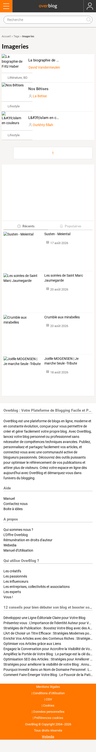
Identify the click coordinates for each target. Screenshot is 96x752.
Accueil (6, 36)
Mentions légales (48, 687)
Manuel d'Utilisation (18, 550)
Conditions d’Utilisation (49, 693)
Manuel (9, 499)
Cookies (48, 705)
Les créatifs (12, 571)
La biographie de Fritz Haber (51, 60)
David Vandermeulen (44, 67)
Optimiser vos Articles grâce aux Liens (32, 644)
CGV (49, 699)
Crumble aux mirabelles (62, 317)
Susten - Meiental (57, 234)
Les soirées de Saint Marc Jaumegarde (63, 277)
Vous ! (8, 597)
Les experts (12, 592)
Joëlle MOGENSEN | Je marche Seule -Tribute (61, 361)
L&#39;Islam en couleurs (48, 118)
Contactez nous (15, 504)
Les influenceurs (15, 581)
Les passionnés (15, 576)
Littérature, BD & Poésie (24, 77)
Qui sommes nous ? (18, 530)
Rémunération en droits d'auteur (27, 540)
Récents (28, 226)
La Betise (40, 96)
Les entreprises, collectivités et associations (36, 587)
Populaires (73, 226)
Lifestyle (14, 106)
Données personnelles (48, 711)
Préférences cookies (48, 718)
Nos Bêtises (38, 89)
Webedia (9, 545)
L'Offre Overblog (15, 535)
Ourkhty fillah (43, 125)
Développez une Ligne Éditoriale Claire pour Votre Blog (44, 618)
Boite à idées (13, 509)
